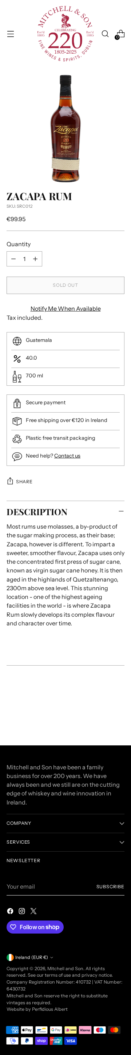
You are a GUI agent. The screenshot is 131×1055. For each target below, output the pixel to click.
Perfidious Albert (50, 1009)
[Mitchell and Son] (65, 34)
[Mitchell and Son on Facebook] (11, 912)
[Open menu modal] (10, 33)
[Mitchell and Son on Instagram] (22, 912)
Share (24, 481)
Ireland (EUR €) (31, 957)
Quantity (19, 244)
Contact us (67, 455)
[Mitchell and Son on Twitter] (34, 912)
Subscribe (110, 886)
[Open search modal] (105, 33)
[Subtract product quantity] (13, 259)
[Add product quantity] (35, 259)
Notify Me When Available (66, 308)
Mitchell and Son (65, 968)
